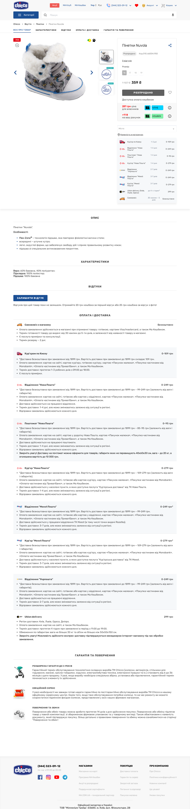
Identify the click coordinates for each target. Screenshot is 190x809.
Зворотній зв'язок (129, 783)
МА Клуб (67, 5)
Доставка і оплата (129, 771)
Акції (54, 5)
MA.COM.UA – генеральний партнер (96, 795)
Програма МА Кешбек (89, 777)
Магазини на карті (88, 771)
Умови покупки (157, 795)
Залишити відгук (30, 298)
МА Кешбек (80, 5)
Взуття (28, 24)
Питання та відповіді (130, 789)
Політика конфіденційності (163, 777)
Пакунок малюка (128, 795)
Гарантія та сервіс (129, 777)
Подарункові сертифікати (92, 789)
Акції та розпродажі (88, 783)
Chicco (16, 24)
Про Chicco (154, 771)
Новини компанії (157, 783)
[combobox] (147, 128)
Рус (100, 5)
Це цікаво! (154, 789)
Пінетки (40, 24)
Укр (93, 5)
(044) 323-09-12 (49, 766)
